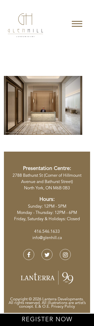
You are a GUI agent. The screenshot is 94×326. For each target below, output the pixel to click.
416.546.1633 (47, 232)
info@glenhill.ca (47, 238)
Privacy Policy (63, 307)
